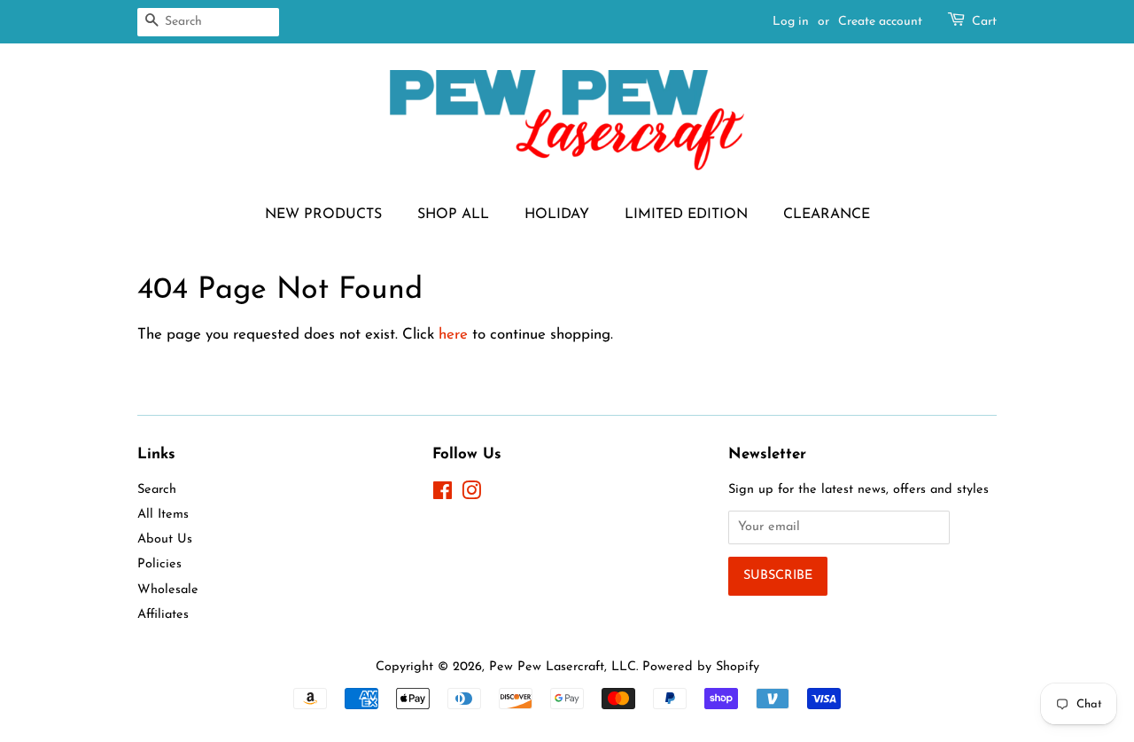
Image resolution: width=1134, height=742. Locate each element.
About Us (164, 539)
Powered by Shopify (700, 667)
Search (156, 489)
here (453, 334)
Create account (880, 21)
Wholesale (167, 590)
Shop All (453, 214)
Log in (791, 21)
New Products (323, 214)
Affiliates (163, 614)
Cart (984, 21)
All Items (163, 514)
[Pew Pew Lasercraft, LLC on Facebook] (442, 495)
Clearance (826, 214)
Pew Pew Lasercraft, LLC (562, 667)
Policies (159, 564)
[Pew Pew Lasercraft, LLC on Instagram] (471, 495)
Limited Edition (686, 214)
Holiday (556, 214)
